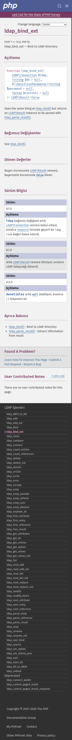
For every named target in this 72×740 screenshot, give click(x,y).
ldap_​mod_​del (15, 573)
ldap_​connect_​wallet (19, 680)
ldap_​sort (12, 657)
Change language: (29, 24)
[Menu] (67, 6)
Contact (32, 726)
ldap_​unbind (14, 671)
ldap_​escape (14, 485)
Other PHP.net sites (19, 735)
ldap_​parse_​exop (17, 613)
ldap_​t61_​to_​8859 (17, 666)
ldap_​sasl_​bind (15, 640)
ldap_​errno (13, 476)
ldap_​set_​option (16, 649)
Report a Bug (32, 364)
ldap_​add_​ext (15, 423)
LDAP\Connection (24, 75)
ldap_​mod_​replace (17, 582)
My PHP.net (14, 726)
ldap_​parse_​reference (19, 618)
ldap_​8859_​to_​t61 (17, 414)
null (37, 79)
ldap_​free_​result (16, 529)
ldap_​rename (14, 631)
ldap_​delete (14, 458)
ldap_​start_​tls (15, 662)
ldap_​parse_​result (17, 622)
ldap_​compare (15, 440)
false (35, 97)
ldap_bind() (43, 108)
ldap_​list (12, 560)
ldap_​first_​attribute (18, 516)
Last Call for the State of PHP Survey (36, 14)
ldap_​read (12, 626)
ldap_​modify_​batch (18, 595)
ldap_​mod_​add (15, 564)
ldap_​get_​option (16, 547)
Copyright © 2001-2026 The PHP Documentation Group (27, 713)
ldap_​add (12, 418)
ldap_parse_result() (17, 117)
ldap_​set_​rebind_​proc (19, 653)
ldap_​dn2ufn (14, 467)
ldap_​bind (12, 427)
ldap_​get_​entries (16, 542)
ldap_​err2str (14, 471)
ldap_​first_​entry (16, 520)
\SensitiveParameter (31, 84)
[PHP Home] (10, 6)
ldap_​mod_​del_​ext (17, 578)
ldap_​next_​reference (19, 609)
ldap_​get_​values (16, 551)
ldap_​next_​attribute (18, 600)
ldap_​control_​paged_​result (22, 684)
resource (23, 229)
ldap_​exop (13, 489)
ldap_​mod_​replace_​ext (20, 587)
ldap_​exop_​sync (16, 502)
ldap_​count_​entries (18, 449)
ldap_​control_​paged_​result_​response (28, 689)
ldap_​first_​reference (19, 525)
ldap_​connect (15, 445)
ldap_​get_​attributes (18, 533)
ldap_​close (13, 436)
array (17, 93)
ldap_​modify (14, 591)
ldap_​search (14, 644)
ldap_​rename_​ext (17, 635)
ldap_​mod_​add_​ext (18, 569)
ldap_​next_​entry (16, 604)
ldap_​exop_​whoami (18, 507)
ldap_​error (13, 480)
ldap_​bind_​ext (15, 431)
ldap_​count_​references (20, 454)
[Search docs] (59, 6)
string (18, 79)
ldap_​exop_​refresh (18, 498)
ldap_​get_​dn (14, 538)
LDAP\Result (20, 97)
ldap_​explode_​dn (17, 511)
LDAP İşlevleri (14, 408)
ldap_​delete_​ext (16, 462)
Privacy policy (46, 735)
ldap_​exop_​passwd (18, 493)
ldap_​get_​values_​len (19, 556)
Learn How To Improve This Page (25, 360)
